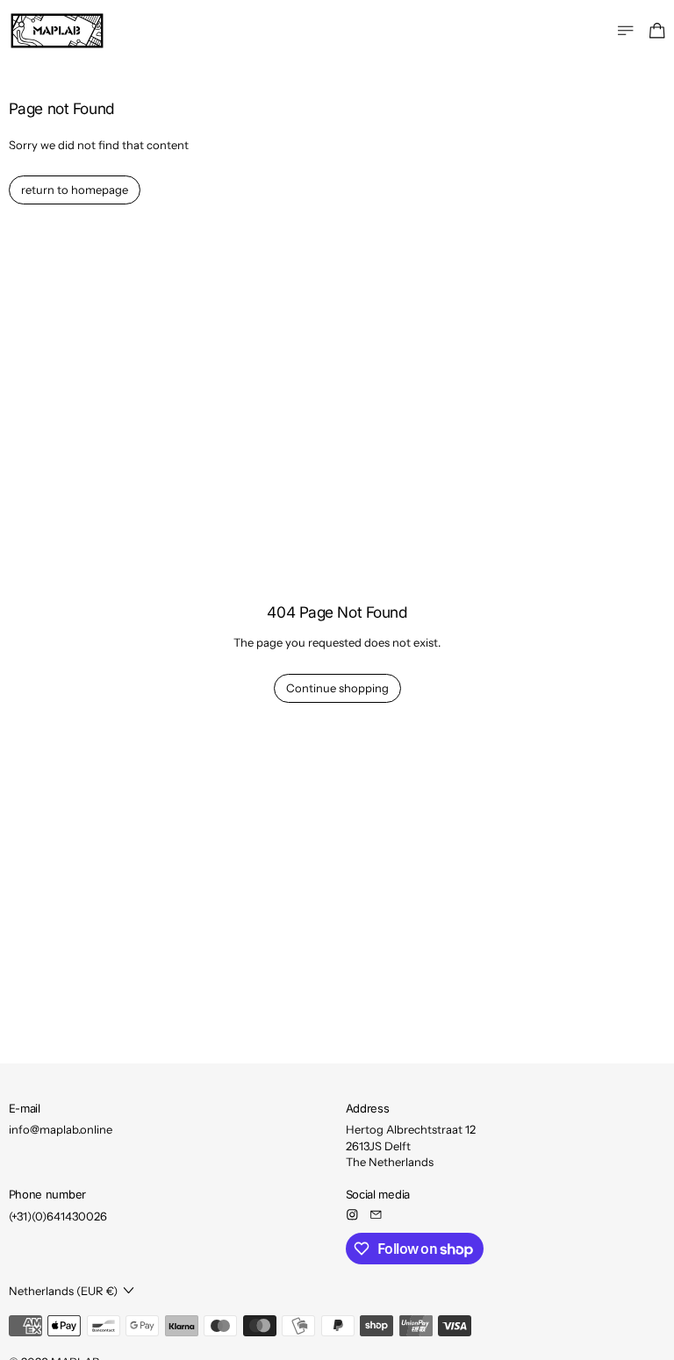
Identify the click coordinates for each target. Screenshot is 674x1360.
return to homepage (74, 190)
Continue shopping (337, 688)
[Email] (376, 1214)
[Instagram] (352, 1214)
